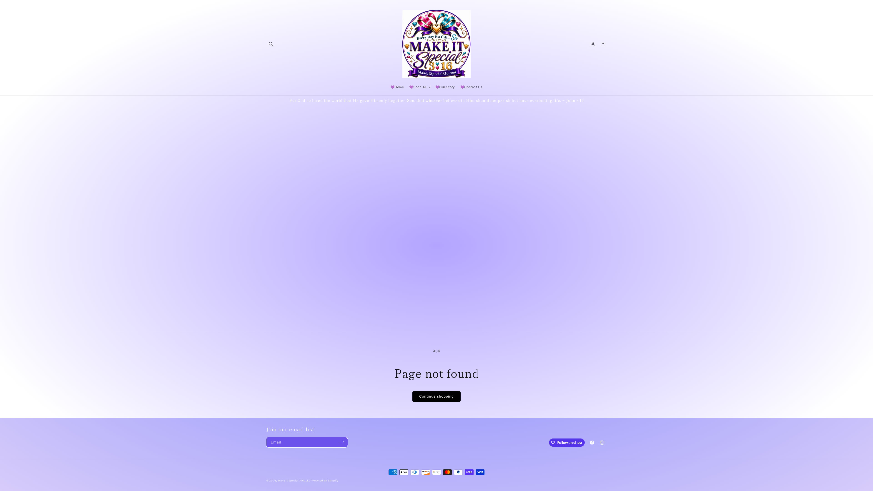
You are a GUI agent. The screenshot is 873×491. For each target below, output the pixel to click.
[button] (271, 44)
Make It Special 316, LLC (294, 480)
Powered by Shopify (325, 480)
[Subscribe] (343, 442)
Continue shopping (436, 396)
